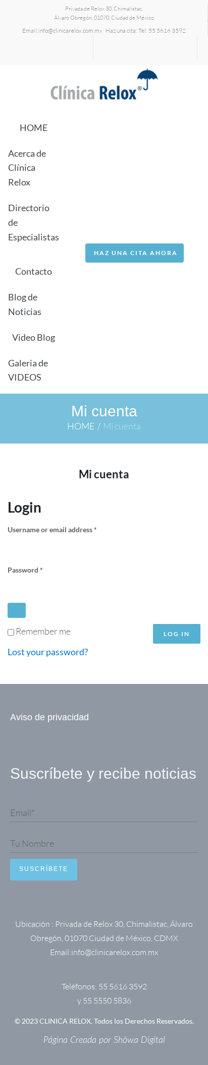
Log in (177, 634)
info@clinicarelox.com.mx (70, 30)
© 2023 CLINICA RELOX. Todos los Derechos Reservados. (104, 1021)
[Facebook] (64, 50)
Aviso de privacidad (49, 717)
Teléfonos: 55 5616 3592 (104, 986)
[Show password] (17, 610)
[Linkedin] (29, 50)
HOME (81, 425)
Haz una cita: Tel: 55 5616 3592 (146, 30)
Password (39, 569)
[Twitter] (46, 50)
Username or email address (66, 529)
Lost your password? (48, 651)
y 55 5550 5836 (104, 1000)
